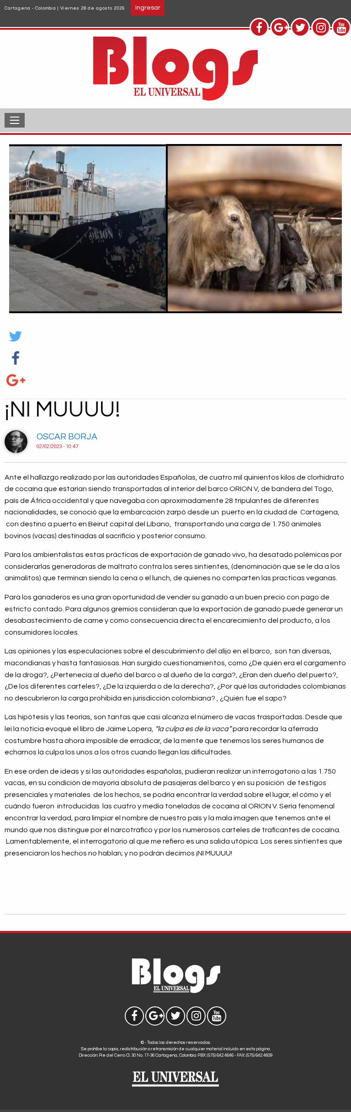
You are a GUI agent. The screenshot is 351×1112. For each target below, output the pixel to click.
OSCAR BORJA (67, 436)
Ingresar (147, 7)
